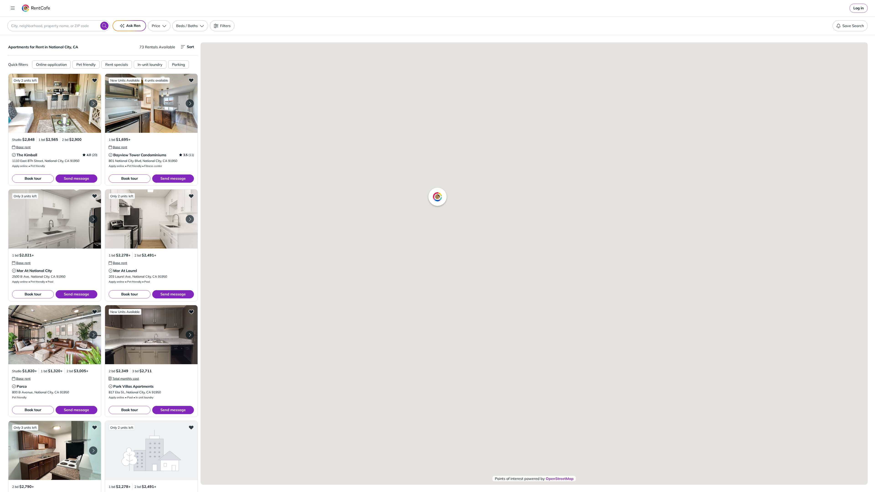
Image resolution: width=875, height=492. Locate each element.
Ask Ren (133, 25)
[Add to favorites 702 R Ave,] (94, 427)
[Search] (104, 26)
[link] (858, 8)
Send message (76, 178)
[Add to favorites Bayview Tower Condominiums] (191, 80)
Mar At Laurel (125, 270)
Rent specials (116, 64)
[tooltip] (21, 147)
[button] (54, 103)
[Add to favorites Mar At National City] (94, 196)
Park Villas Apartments (133, 386)
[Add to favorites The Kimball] (94, 80)
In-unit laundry (150, 64)
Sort (190, 46)
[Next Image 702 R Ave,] (93, 450)
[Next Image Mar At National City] (93, 219)
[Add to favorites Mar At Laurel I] (191, 427)
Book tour (33, 178)
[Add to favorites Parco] (94, 312)
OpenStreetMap (560, 478)
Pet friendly (86, 64)
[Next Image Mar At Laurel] (190, 219)
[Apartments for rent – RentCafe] (36, 8)
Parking (178, 64)
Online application (51, 64)
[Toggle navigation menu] (12, 8)
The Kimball (27, 155)
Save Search (853, 25)
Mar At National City (34, 270)
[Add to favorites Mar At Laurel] (191, 196)
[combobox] (58, 25)
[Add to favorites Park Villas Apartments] (191, 312)
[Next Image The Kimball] (93, 103)
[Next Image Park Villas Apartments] (190, 335)
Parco (22, 386)
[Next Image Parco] (93, 335)
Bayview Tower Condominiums (139, 155)
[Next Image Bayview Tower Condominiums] (190, 103)
